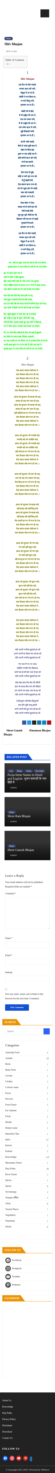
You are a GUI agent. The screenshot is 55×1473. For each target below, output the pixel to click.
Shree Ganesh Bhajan (20, 850)
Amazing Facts (12, 1052)
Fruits (8, 1116)
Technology (11, 1191)
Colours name (11, 1087)
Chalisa (28, 771)
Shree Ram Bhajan (19, 816)
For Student (10, 1110)
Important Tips (12, 1133)
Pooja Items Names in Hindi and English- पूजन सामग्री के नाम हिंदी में (26, 778)
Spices (8, 1180)
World (8, 1226)
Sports (8, 1186)
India (7, 1139)
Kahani (8, 1151)
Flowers (9, 1099)
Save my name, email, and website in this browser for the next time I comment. (24, 996)
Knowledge (39, 771)
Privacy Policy (9, 1419)
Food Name (11, 1104)
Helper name (11, 1128)
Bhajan (8, 39)
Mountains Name (13, 1162)
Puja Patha (10, 1168)
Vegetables (10, 1215)
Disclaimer (7, 1425)
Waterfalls (10, 1221)
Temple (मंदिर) (11, 1197)
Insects (8, 1145)
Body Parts (10, 1070)
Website (8, 972)
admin (13, 788)
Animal (8, 1058)
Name (8, 938)
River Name (11, 1174)
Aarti (11, 771)
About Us (6, 1400)
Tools (8, 1203)
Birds (7, 1064)
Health (8, 1122)
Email (8, 955)
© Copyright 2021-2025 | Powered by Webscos (27, 1470)
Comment (10, 893)
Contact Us (7, 1438)
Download (7, 1431)
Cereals (8, 1075)
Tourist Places (12, 1209)
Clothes (8, 1081)
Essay (8, 1093)
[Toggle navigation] (44, 13)
